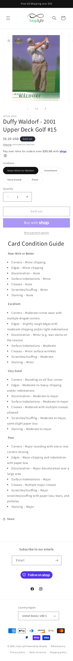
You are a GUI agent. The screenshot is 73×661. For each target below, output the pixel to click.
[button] (8, 18)
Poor (37, 180)
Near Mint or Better (22, 171)
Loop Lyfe (21, 646)
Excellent (52, 171)
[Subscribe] (56, 560)
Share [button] (11, 519)
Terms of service (37, 652)
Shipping (7, 144)
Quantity (8, 188)
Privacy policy (17, 652)
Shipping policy (58, 652)
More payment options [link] (36, 232)
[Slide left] (27, 108)
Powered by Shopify (36, 646)
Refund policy (58, 646)
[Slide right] (45, 108)
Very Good (16, 180)
